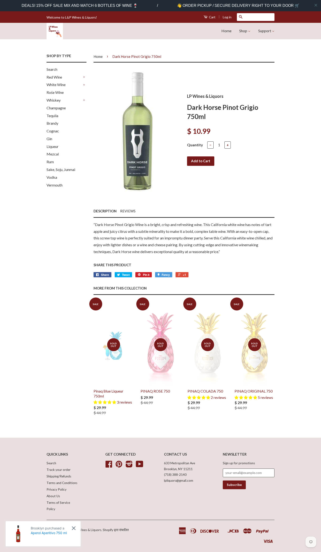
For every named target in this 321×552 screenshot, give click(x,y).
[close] (316, 5)
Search (52, 69)
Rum (50, 161)
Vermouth (55, 185)
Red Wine (54, 77)
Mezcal (53, 154)
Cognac (53, 131)
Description (105, 211)
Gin (49, 138)
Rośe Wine (55, 92)
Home (226, 30)
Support (265, 30)
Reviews (128, 211)
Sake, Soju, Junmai (61, 169)
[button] (105, 402)
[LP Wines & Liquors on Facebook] (108, 466)
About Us (53, 496)
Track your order (58, 470)
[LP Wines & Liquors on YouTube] (139, 466)
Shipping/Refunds (59, 476)
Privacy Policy (57, 489)
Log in (227, 17)
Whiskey (54, 100)
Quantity (195, 145)
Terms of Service (58, 502)
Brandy (52, 123)
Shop (243, 30)
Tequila (52, 115)
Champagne (56, 108)
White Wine (56, 84)
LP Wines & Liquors (87, 530)
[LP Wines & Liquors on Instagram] (129, 466)
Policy (51, 509)
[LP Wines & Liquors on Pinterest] (118, 466)
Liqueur (53, 146)
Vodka (52, 177)
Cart (211, 17)
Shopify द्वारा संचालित (116, 530)
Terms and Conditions (62, 483)
